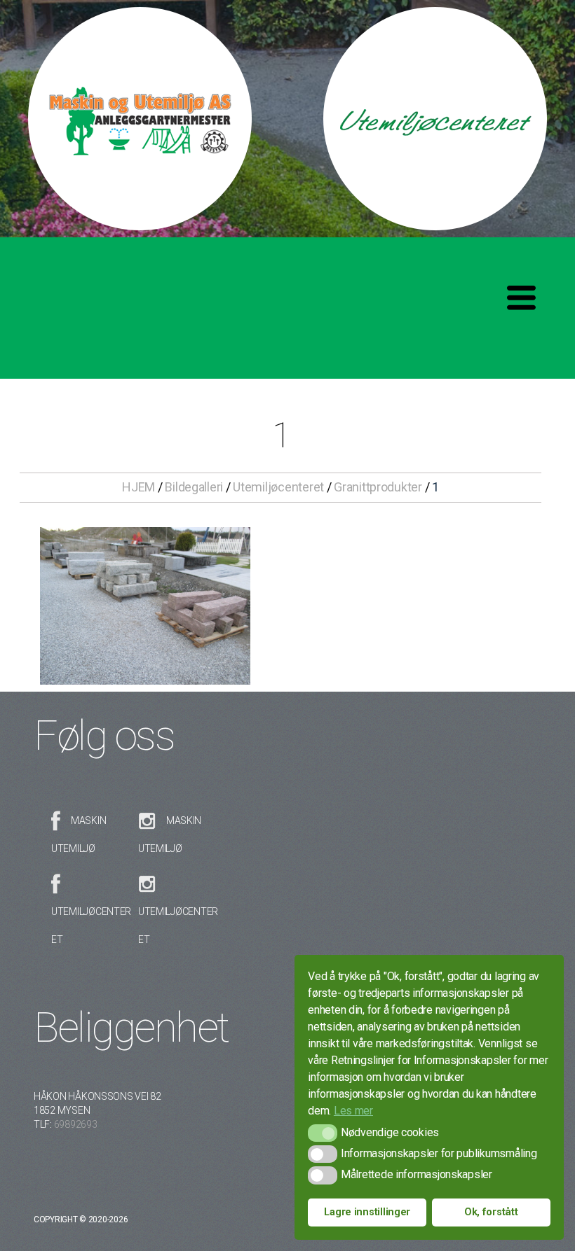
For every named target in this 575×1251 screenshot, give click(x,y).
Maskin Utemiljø (78, 834)
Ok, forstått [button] (491, 1212)
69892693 (75, 1124)
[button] (322, 1133)
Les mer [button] (353, 1110)
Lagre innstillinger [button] (367, 1212)
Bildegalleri (194, 487)
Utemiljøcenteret (278, 487)
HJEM (138, 487)
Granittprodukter (378, 487)
